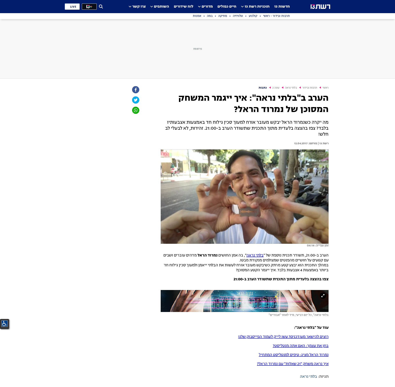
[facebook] (135, 89)
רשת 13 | (323, 143)
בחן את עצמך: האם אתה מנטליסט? (301, 345)
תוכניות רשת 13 (257, 6)
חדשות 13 (282, 6)
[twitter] (135, 100)
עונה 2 (275, 88)
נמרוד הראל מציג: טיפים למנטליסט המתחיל (294, 354)
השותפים (161, 6)
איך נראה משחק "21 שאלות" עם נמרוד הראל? (293, 364)
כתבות (263, 88)
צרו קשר (139, 6)
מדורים (207, 6)
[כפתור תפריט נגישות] (4, 323)
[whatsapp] (135, 110)
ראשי (326, 88)
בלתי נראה (291, 88)
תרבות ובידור (309, 88)
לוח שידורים (183, 6)
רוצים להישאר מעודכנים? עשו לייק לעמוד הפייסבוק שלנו (283, 336)
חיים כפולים (226, 6)
